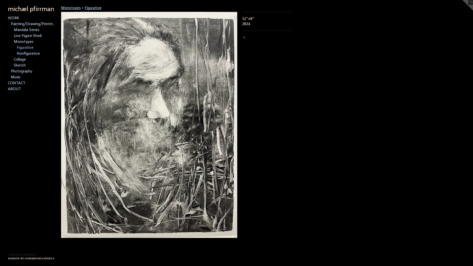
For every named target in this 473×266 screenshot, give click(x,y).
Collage (20, 59)
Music (16, 77)
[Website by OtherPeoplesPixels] (463, 10)
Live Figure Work (28, 35)
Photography (21, 71)
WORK (13, 18)
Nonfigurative (28, 53)
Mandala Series (26, 29)
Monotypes (24, 41)
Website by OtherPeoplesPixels (31, 258)
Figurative (25, 47)
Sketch (20, 65)
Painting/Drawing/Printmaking (34, 23)
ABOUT (14, 88)
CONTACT (16, 83)
